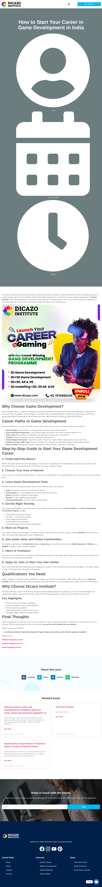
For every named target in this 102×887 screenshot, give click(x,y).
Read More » (8, 729)
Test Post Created (64, 707)
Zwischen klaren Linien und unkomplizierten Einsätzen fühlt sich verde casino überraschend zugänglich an (25, 710)
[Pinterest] (59, 848)
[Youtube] (53, 848)
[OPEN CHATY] (96, 882)
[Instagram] (48, 848)
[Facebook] (42, 848)
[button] (69, 4)
